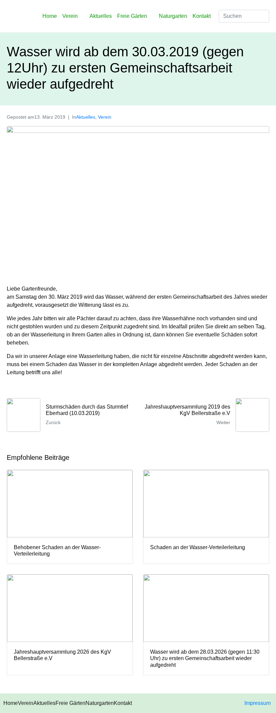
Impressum (257, 703)
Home (49, 16)
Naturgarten (173, 16)
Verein (70, 16)
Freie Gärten (132, 16)
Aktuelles (101, 16)
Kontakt (202, 16)
